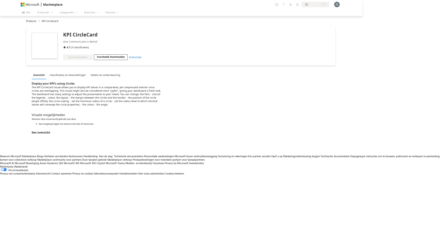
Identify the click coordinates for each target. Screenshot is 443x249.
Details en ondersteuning (105, 75)
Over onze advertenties (151, 173)
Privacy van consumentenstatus (17, 173)
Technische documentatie (128, 156)
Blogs (40, 156)
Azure (43, 163)
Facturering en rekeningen (232, 156)
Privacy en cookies (82, 173)
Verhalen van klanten (56, 156)
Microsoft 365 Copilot (92, 163)
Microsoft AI (7, 163)
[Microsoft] (30, 5)
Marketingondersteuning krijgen (301, 156)
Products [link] (31, 21)
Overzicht (39, 75)
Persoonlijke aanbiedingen (159, 156)
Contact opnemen (61, 173)
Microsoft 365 (71, 163)
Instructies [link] (135, 57)
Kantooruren (76, 156)
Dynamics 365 (55, 163)
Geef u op (277, 156)
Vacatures (158, 163)
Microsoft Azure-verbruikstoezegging (196, 156)
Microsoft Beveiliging (27, 163)
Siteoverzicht (43, 173)
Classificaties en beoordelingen (67, 75)
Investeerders (196, 163)
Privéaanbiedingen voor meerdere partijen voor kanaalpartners (169, 159)
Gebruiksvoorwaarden (106, 173)
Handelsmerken (128, 173)
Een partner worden (259, 156)
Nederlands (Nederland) (14, 166)
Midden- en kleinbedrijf (138, 163)
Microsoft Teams (115, 163)
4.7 (68, 47)
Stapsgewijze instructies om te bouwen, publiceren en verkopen (386, 156)
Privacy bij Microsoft (176, 163)
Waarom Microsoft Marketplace (18, 156)
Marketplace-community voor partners (59, 159)
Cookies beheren (174, 173)
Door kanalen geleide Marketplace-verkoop (107, 159)
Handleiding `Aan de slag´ (98, 156)
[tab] (40, 75)
